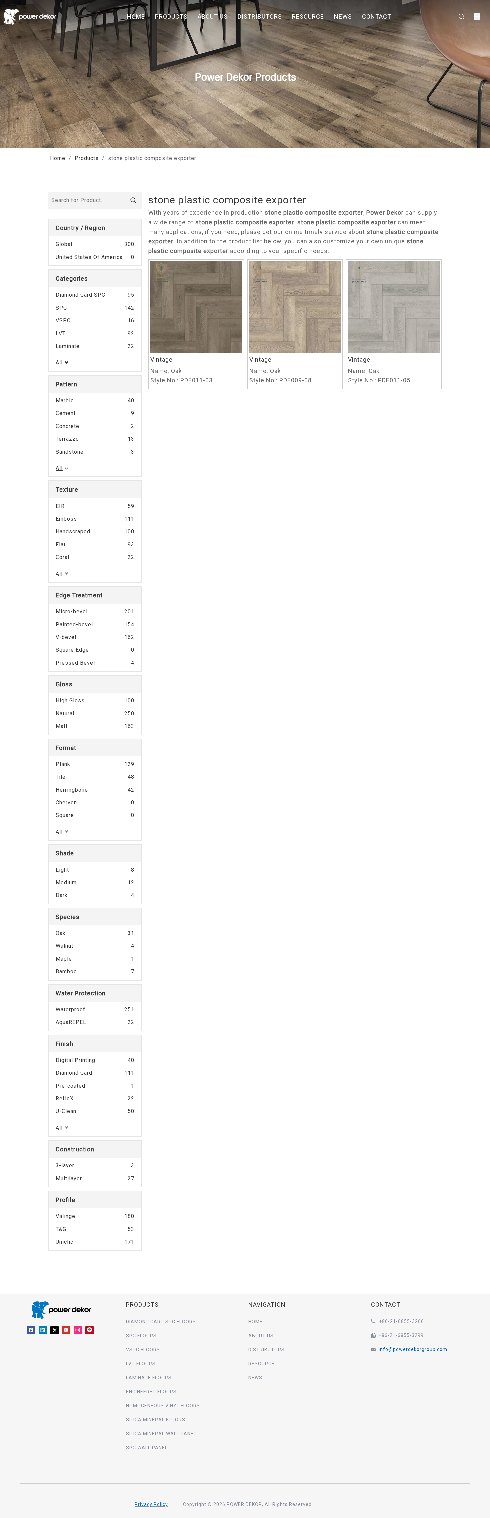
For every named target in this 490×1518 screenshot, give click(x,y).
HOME (136, 16)
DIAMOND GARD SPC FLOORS (161, 1321)
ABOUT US (213, 16)
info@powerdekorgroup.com (413, 1349)
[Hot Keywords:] (133, 200)
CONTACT (376, 16)
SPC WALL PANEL (147, 1447)
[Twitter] (54, 1330)
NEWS (343, 16)
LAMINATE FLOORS (149, 1377)
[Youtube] (66, 1330)
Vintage (161, 359)
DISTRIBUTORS (260, 16)
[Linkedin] (43, 1330)
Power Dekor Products (245, 77)
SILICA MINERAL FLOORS (155, 1419)
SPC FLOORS (141, 1335)
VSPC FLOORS (143, 1349)
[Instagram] (78, 1330)
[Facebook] (31, 1330)
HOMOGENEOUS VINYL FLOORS (163, 1405)
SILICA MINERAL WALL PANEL (161, 1433)
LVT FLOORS (141, 1363)
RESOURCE (308, 16)
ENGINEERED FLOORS (151, 1391)
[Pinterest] (89, 1330)
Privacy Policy (151, 1504)
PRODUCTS (171, 16)
